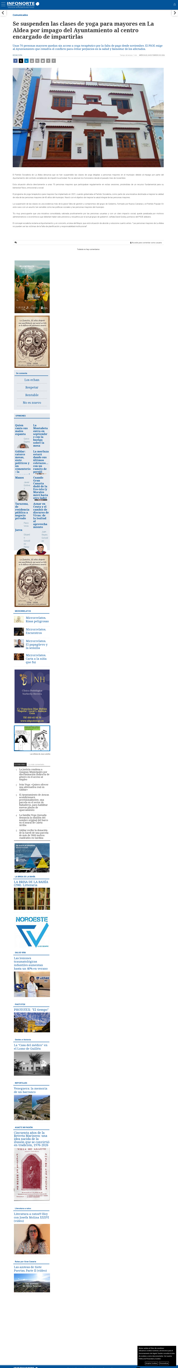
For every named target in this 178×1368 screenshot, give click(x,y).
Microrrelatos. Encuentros (36, 631)
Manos (19, 477)
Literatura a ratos (23, 1208)
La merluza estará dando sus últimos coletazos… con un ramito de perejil (41, 461)
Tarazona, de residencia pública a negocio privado (22, 511)
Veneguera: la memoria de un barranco (30, 1090)
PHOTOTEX (20, 1004)
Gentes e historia (23, 1040)
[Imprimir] (32, 61)
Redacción (17, 55)
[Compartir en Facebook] (15, 61)
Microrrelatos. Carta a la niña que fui (36, 658)
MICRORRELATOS (23, 611)
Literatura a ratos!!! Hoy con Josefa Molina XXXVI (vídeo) (31, 1217)
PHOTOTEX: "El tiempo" (31, 1010)
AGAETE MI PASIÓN (24, 1127)
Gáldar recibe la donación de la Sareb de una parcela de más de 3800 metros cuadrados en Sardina (33, 834)
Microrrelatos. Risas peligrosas (37, 619)
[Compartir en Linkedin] (26, 61)
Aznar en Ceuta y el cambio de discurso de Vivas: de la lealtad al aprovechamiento (41, 515)
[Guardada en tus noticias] (37, 61)
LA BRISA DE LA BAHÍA (25, 877)
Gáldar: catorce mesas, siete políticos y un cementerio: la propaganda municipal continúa (23, 467)
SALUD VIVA (20, 952)
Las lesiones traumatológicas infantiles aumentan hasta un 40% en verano (31, 963)
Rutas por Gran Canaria (25, 1261)
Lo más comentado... (37, 764)
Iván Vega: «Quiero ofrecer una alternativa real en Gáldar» (33, 787)
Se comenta (21, 373)
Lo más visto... (20, 764)
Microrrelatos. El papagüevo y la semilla (37, 644)
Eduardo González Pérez (27, 540)
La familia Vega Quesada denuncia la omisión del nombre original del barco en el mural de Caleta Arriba (33, 820)
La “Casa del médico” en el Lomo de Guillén (30, 1046)
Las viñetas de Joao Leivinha (40, 754)
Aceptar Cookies (151, 1363)
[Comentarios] (43, 61)
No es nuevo (32, 402)
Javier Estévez (27, 485)
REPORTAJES (21, 1083)
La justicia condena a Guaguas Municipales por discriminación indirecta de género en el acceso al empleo (34, 774)
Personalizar (164, 1363)
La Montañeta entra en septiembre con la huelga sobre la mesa (40, 435)
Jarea (18, 530)
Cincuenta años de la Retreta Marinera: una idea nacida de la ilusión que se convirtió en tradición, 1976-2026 (31, 1139)
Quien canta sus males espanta (21, 429)
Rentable (32, 395)
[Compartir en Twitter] (21, 61)
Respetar (32, 387)
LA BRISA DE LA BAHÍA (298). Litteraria (31, 883)
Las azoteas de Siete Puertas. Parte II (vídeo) (30, 1268)
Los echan (31, 380)
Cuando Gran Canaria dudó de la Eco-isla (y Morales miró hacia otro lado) (40, 488)
